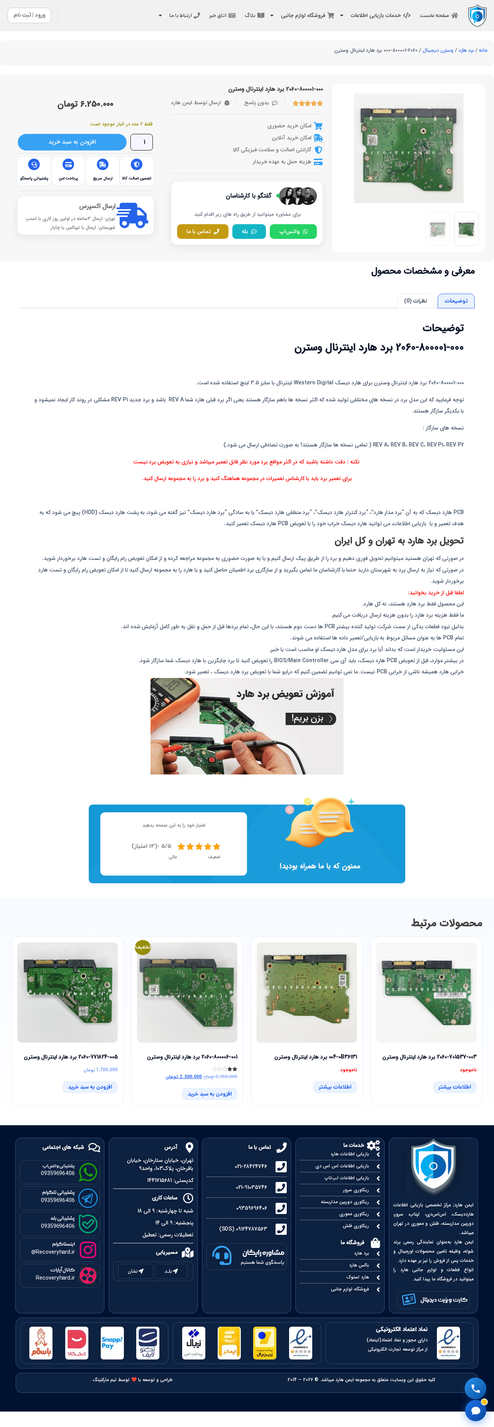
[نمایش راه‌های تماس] (475, 1388)
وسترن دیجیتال (438, 50)
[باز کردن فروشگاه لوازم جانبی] (271, 16)
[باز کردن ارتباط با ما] (160, 16)
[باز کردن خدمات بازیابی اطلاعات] (341, 16)
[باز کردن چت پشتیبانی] (475, 1410)
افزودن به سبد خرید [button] (210, 1094)
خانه (483, 50)
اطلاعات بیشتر (454, 1087)
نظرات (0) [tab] (415, 301)
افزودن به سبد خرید (72, 142)
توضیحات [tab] (456, 301)
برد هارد (466, 50)
